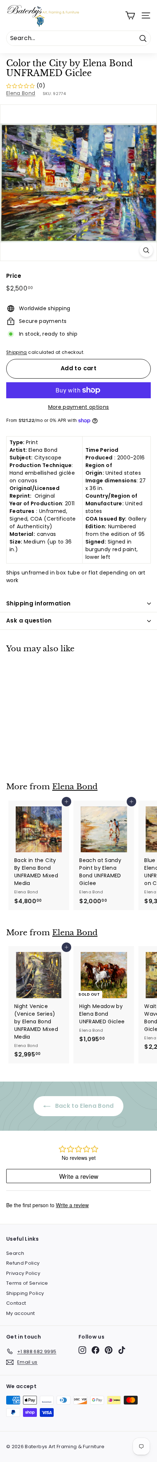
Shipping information (38, 603)
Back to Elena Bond (83, 1106)
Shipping (16, 352)
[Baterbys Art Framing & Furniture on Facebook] (95, 1350)
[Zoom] (146, 250)
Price (14, 276)
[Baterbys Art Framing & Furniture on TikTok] (122, 1350)
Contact (16, 1303)
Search (15, 1253)
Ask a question (28, 620)
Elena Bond (20, 93)
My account (20, 1313)
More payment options (78, 407)
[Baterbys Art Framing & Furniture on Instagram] (82, 1350)
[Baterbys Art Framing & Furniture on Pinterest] (108, 1350)
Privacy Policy (23, 1273)
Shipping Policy (25, 1293)
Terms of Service (27, 1283)
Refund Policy (23, 1263)
